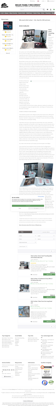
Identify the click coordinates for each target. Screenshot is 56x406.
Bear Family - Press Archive (7, 338)
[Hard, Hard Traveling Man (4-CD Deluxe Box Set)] (24, 265)
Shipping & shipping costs (33, 378)
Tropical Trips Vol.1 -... (8, 30)
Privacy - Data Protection (33, 367)
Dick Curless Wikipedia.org (30, 225)
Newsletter (17, 373)
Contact (16, 366)
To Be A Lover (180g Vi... (8, 48)
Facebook (17, 339)
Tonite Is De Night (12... (7, 43)
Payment (30, 372)
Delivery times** (18, 372)
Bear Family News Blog (19, 338)
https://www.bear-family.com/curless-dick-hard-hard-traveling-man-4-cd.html (39, 214)
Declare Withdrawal (28, 401)
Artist (20, 235)
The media (30, 379)
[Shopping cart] (54, 9)
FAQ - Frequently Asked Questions (32, 370)
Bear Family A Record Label (33, 339)
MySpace (17, 342)
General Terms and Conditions (34, 373)
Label (39, 235)
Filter (22, 232)
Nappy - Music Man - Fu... (8, 34)
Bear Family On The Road (7, 344)
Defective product (18, 369)
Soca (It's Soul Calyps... (7, 39)
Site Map (30, 376)
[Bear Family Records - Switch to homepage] (4, 5)
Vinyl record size (23, 242)
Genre (39, 239)
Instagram (17, 341)
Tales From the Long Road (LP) (41, 302)
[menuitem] (32, 9)
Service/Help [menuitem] (51, 1)
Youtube (17, 345)
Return (16, 370)
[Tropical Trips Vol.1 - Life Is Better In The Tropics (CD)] (7, 26)
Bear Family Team (5, 347)
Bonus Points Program (19, 364)
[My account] (50, 9)
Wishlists (33, 1)
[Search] (43, 9)
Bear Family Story (5, 345)
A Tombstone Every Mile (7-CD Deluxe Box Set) (42, 279)
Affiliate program (31, 375)
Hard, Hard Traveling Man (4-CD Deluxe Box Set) (41, 256)
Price (20, 239)
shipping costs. (14, 389)
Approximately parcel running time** (34, 365)
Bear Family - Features (32, 341)
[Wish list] (47, 9)
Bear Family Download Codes (8, 341)
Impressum (17, 375)
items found (22, 246)
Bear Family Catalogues (6, 342)
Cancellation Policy (19, 367)
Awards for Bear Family (32, 338)
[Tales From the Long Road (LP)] (24, 311)
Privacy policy (41, 196)
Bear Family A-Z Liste (6, 339)
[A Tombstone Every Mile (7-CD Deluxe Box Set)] (24, 288)
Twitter (16, 344)
